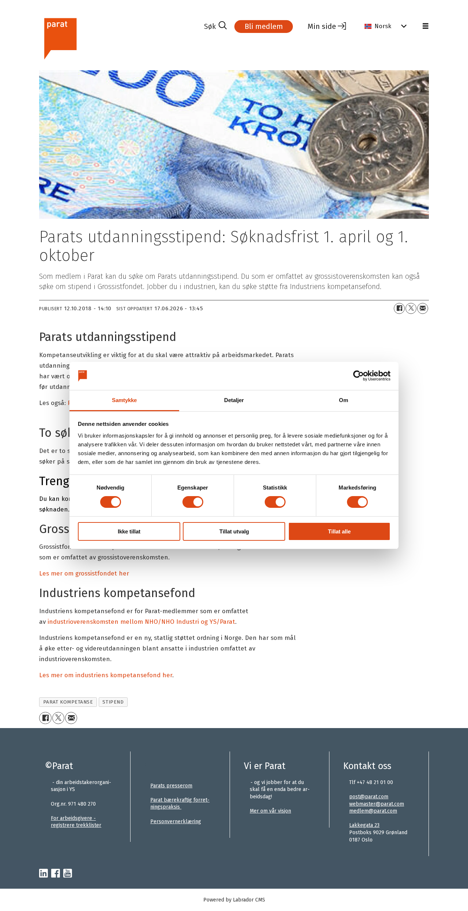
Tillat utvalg (234, 531)
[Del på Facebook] (399, 308)
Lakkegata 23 (364, 825)
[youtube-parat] (67, 873)
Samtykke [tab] (124, 400)
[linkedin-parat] (43, 873)
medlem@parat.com (373, 811)
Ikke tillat (129, 531)
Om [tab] (343, 400)
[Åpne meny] (425, 26)
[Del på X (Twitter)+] (410, 308)
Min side (321, 26)
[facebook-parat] (55, 873)
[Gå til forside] (118, 38)
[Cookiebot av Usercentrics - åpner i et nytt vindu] (358, 375)
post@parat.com (368, 797)
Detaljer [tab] (234, 400)
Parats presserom (171, 786)
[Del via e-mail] (422, 308)
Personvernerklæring (175, 821)
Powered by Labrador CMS (234, 900)
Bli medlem (264, 26)
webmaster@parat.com (376, 804)
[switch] (192, 502)
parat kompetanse (68, 702)
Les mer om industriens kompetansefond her (105, 675)
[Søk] (215, 26)
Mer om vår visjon (270, 811)
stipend (113, 702)
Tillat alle (339, 531)
